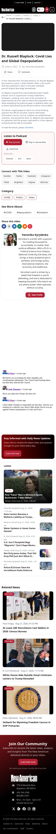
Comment (26, 72)
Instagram (45, 176)
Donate (37, 3)
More (28, 158)
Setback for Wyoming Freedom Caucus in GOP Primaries (27, 724)
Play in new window (37, 142)
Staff (22, 828)
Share (10, 72)
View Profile (37, 295)
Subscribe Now (12, 453)
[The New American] (8, 9)
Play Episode (14, 142)
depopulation (24, 212)
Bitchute (44, 182)
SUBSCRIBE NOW (28, 762)
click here (29, 127)
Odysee (32, 182)
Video (35, 15)
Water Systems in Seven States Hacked (19, 530)
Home (8, 15)
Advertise (36, 823)
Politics (27, 15)
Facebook (32, 176)
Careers (29, 828)
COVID (17, 15)
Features (9, 594)
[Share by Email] (24, 226)
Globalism (43, 212)
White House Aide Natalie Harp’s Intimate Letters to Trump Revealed (27, 677)
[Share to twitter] (9, 226)
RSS (19, 158)
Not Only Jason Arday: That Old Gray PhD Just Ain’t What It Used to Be (20, 555)
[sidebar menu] (52, 9)
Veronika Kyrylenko (35, 66)
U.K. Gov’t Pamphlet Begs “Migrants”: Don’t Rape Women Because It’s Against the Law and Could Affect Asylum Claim (20, 544)
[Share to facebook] (4, 226)
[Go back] (3, 17)
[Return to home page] (24, 778)
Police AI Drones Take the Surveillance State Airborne (18, 569)
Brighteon (18, 182)
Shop (29, 3)
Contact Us (8, 823)
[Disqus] (28, 334)
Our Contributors (10, 828)
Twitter (19, 176)
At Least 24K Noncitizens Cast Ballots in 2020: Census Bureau (26, 629)
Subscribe (19, 3)
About (44, 823)
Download (13, 149)
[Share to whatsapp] (19, 226)
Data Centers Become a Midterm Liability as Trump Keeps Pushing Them (18, 516)
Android (9, 158)
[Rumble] (18, 808)
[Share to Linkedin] (14, 226)
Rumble (7, 176)
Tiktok (6, 182)
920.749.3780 (23, 792)
